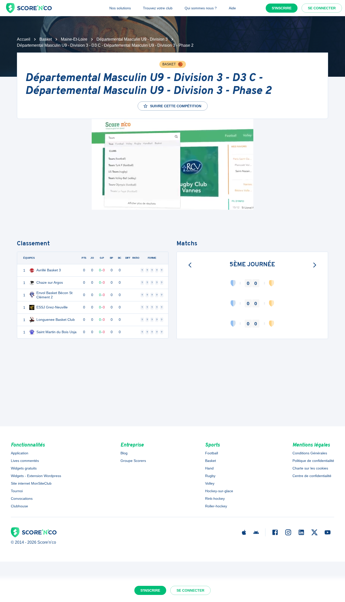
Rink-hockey (215, 498)
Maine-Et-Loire (74, 39)
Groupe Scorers (133, 461)
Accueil (23, 39)
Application (19, 453)
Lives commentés (25, 461)
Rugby (210, 476)
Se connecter (322, 8)
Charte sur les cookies (310, 468)
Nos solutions (120, 8)
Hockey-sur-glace (219, 491)
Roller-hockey (216, 506)
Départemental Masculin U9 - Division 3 (132, 39)
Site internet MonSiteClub (31, 483)
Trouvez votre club (158, 8)
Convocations (22, 498)
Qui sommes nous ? (201, 8)
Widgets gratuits (24, 468)
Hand (209, 468)
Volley (209, 483)
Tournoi (17, 491)
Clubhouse (19, 506)
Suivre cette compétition (175, 106)
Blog (124, 453)
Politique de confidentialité (313, 461)
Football (211, 453)
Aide (232, 8)
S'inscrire (281, 8)
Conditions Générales (309, 453)
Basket (45, 39)
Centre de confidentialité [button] (311, 476)
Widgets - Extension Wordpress (36, 476)
